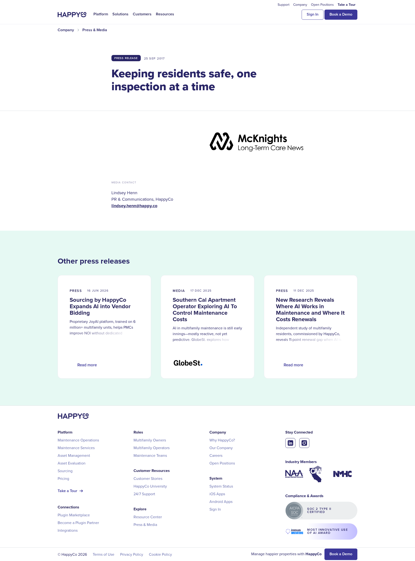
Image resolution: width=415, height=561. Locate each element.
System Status (221, 486)
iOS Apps (217, 494)
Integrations (68, 530)
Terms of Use (103, 554)
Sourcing (65, 471)
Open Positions (222, 463)
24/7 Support (144, 494)
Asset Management (74, 455)
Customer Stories (148, 478)
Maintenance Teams (150, 455)
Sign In (312, 14)
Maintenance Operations (78, 440)
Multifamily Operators (152, 448)
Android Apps (220, 501)
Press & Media (145, 524)
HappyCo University (150, 486)
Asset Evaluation (71, 463)
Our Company (221, 448)
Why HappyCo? (222, 440)
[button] (100, 14)
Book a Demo (341, 14)
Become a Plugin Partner (78, 523)
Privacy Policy (131, 554)
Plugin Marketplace (74, 515)
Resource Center (148, 517)
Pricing (63, 478)
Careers (215, 455)
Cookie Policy (160, 554)
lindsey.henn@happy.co (134, 206)
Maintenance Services (76, 448)
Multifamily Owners (150, 440)
